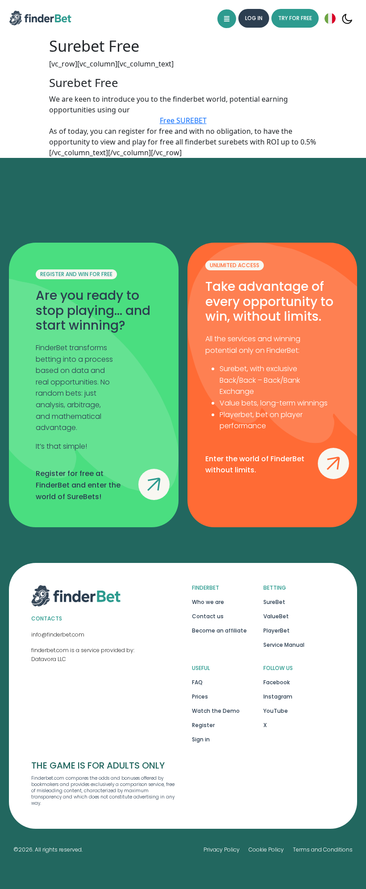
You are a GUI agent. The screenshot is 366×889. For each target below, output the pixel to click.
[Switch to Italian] (330, 18)
